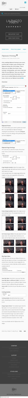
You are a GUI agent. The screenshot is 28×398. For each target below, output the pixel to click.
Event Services (14, 350)
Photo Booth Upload (14, 374)
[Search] (2, 14)
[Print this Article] (17, 55)
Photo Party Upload (16, 49)
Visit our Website (14, 348)
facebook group (14, 367)
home (14, 358)
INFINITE (14, 378)
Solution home (5, 49)
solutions (14, 364)
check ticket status (14, 362)
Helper (24, 49)
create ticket (14, 360)
